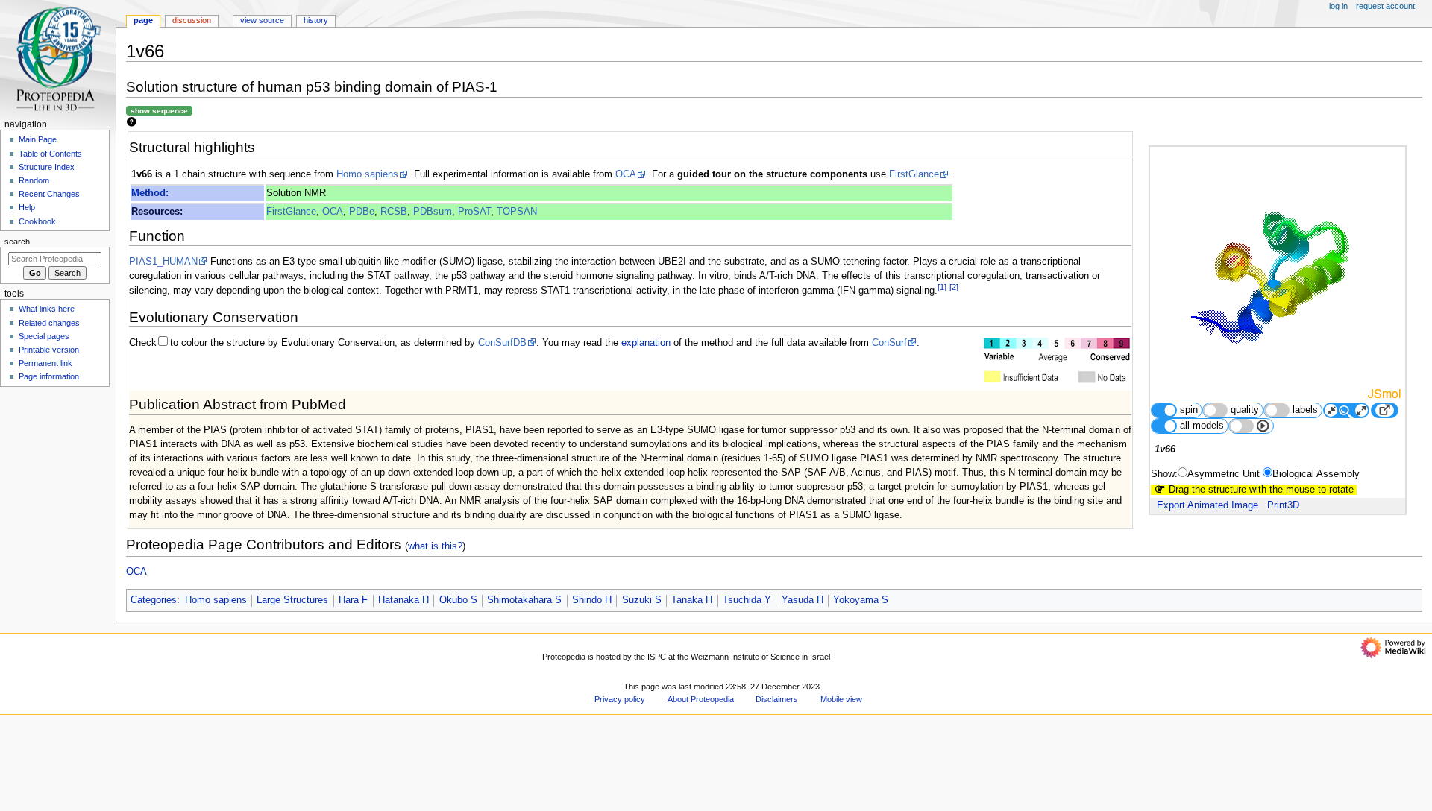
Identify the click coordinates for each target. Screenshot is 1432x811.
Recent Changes (49, 193)
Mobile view (841, 699)
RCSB (393, 211)
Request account (1385, 5)
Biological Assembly (1316, 474)
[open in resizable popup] (1384, 410)
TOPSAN (517, 211)
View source (262, 20)
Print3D (1283, 505)
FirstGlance (914, 174)
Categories (154, 600)
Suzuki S (642, 600)
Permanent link (45, 363)
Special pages (44, 336)
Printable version (49, 349)
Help (27, 207)
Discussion (191, 20)
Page (143, 20)
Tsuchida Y (747, 600)
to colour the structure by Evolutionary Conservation (282, 343)
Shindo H (592, 600)
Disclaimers (777, 699)
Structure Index (47, 166)
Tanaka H (691, 600)
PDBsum (432, 211)
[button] (145, 806)
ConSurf (889, 343)
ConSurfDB (502, 343)
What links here (47, 308)
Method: (150, 193)
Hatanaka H (403, 600)
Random (34, 180)
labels (1305, 410)
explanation (646, 343)
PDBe (361, 211)
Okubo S (458, 600)
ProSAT (474, 211)
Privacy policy (619, 699)
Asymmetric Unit (1223, 474)
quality (1245, 410)
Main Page (38, 139)
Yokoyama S (860, 600)
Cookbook (37, 221)
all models (1202, 425)
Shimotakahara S (524, 600)
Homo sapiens (367, 174)
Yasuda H (802, 600)
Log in (1338, 5)
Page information (49, 376)
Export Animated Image (1207, 505)
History (316, 20)
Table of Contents (50, 153)
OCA (625, 174)
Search (17, 241)
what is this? (435, 546)
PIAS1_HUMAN (163, 261)
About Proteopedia (701, 699)
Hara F (353, 600)
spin (1189, 410)
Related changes (49, 322)
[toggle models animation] (1251, 426)
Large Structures (292, 600)
